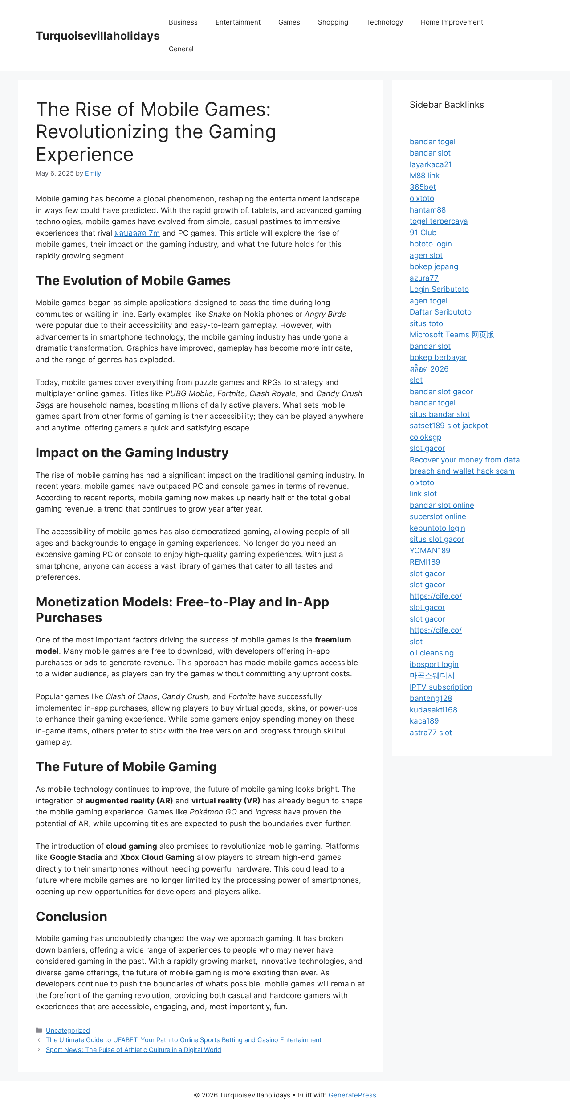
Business (183, 22)
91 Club (423, 232)
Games (289, 22)
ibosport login (434, 664)
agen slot (426, 255)
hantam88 (428, 209)
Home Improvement (452, 22)
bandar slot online (442, 505)
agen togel (429, 300)
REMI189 (425, 561)
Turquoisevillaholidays (98, 35)
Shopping (333, 22)
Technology (384, 22)
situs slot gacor (437, 539)
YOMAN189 (430, 550)
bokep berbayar (438, 357)
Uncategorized (68, 1030)
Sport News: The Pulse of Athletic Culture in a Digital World (133, 1049)
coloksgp (425, 437)
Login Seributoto (439, 289)
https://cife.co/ (436, 596)
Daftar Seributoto (441, 311)
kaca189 (424, 720)
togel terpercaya (439, 221)
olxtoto (422, 198)
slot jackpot (467, 425)
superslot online (438, 516)
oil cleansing (432, 652)
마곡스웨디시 (432, 675)
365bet (423, 187)
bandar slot (430, 152)
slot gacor (427, 448)
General (181, 49)
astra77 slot (431, 732)
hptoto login (431, 243)
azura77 (424, 278)
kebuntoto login (437, 528)
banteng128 (431, 698)
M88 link (425, 175)
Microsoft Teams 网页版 (452, 334)
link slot (423, 493)
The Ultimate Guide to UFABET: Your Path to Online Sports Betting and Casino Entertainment (184, 1040)
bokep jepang (434, 266)
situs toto (426, 323)
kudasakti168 (433, 709)
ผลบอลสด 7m (137, 233)
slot (416, 380)
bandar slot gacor (441, 391)
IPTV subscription (441, 687)
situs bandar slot (440, 414)
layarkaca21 (431, 164)
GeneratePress (352, 1095)
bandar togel (433, 141)
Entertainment (238, 22)
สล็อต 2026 (429, 368)
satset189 (427, 425)
